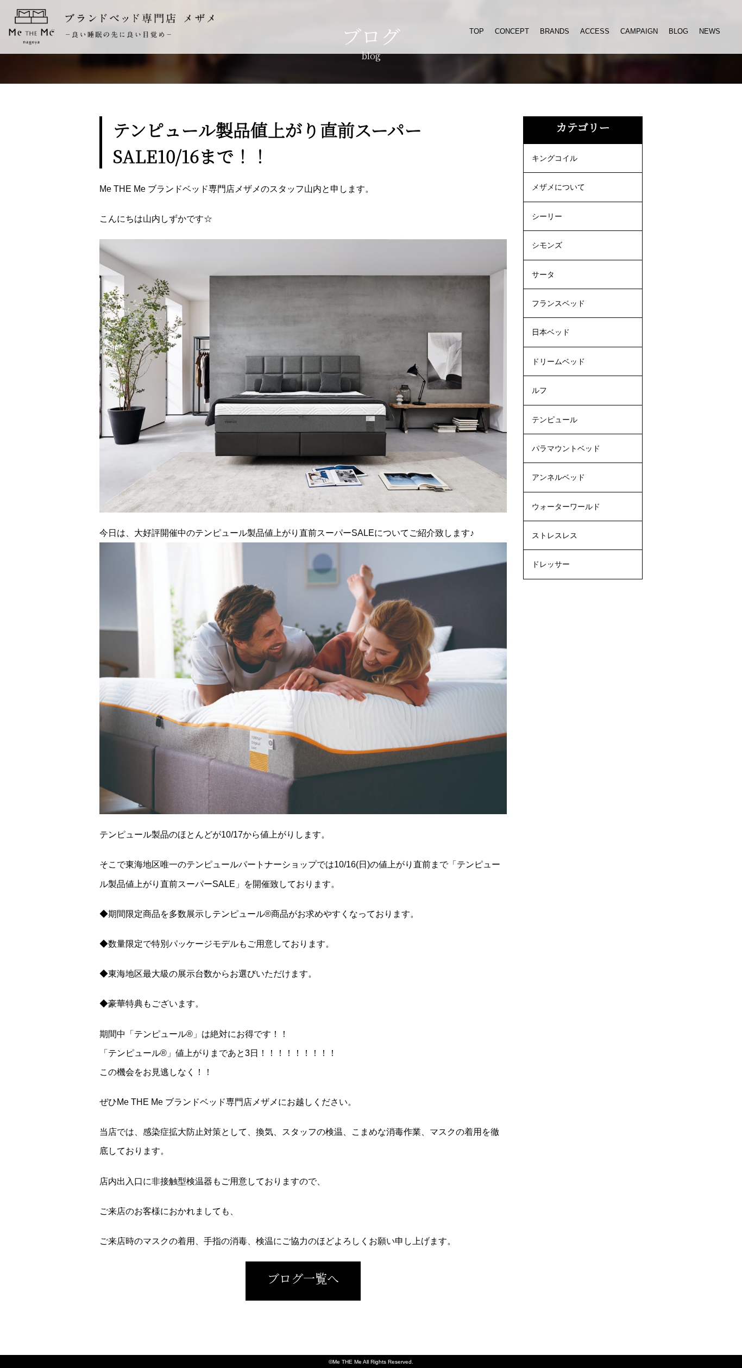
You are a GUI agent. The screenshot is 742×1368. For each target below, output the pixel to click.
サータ (543, 274)
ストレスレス (554, 535)
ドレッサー (551, 564)
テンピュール (554, 419)
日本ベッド (551, 332)
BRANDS (554, 31)
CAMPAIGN (639, 31)
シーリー (547, 216)
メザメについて (558, 187)
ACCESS (594, 31)
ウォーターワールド (566, 506)
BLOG (678, 31)
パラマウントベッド (566, 448)
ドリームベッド (558, 361)
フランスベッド (558, 303)
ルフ (539, 390)
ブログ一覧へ (303, 1278)
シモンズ (547, 245)
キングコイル (554, 158)
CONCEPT (512, 31)
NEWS (709, 31)
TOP (476, 31)
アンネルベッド (558, 477)
